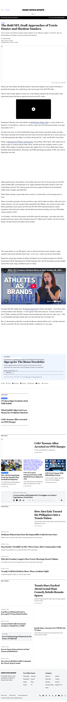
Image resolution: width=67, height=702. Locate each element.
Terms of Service (36, 376)
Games (33, 679)
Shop (32, 682)
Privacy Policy (28, 376)
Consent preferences (22, 695)
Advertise (47, 682)
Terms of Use (4, 695)
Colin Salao (39, 525)
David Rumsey (7, 38)
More (33, 14)
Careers (57, 679)
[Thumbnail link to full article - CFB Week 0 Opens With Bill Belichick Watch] (55, 465)
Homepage (26, 676)
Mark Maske (39, 452)
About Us (47, 676)
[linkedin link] (43, 695)
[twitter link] (40, 695)
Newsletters (26, 679)
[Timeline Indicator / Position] (32, 500)
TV (31, 684)
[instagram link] (46, 695)
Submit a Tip (58, 684)
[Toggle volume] (61, 500)
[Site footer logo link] (8, 673)
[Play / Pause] (17, 500)
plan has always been (31, 309)
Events (25, 684)
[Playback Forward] (20, 500)
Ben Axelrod (28, 486)
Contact (57, 682)
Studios (57, 676)
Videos (25, 682)
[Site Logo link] (33, 10)
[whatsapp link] (52, 695)
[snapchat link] (65, 695)
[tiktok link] (56, 695)
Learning (33, 676)
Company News (49, 684)
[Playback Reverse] (14, 500)
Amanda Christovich (52, 482)
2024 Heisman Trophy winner (39, 122)
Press (46, 687)
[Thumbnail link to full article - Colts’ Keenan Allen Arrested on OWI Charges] (17, 447)
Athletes (3, 23)
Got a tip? (7, 10)
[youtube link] (59, 695)
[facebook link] (49, 695)
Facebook (7, 356)
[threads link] (62, 695)
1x (23, 500)
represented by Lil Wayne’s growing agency (20, 142)
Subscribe (8, 372)
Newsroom (48, 679)
